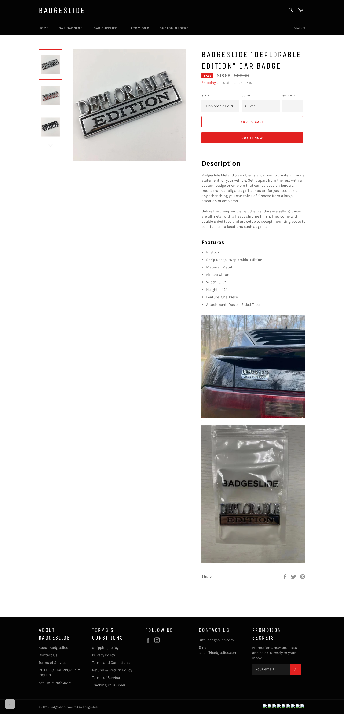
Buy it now (252, 138)
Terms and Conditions (111, 662)
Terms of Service (52, 662)
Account (299, 28)
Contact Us (48, 655)
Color (246, 95)
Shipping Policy (105, 647)
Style (205, 95)
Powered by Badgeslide (82, 707)
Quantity (288, 95)
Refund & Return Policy (112, 670)
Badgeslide (62, 10)
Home (43, 28)
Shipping (208, 83)
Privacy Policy (103, 655)
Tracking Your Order (108, 685)
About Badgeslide (53, 647)
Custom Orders (174, 28)
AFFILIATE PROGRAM (55, 682)
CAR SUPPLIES (106, 28)
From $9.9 (140, 28)
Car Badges (70, 28)
